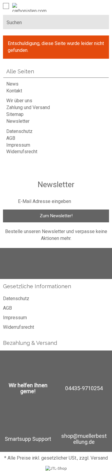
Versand (99, 458)
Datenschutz (19, 131)
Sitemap (15, 114)
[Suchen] (102, 22)
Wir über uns (19, 100)
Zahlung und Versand (28, 107)
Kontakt (14, 91)
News (12, 84)
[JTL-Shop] (56, 468)
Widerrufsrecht (21, 151)
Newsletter (18, 121)
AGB (10, 138)
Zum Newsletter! (56, 215)
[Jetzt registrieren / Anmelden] (92, 6)
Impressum (18, 145)
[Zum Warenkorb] (103, 6)
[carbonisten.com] (29, 7)
